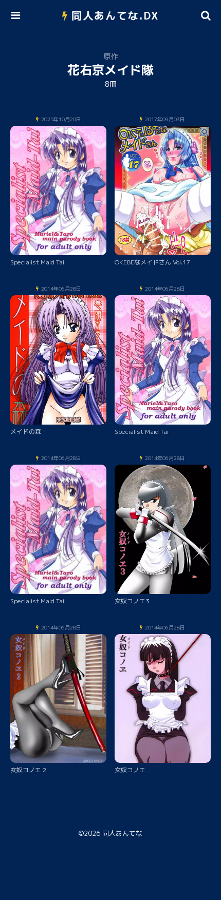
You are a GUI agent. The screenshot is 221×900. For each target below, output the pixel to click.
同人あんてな (122, 833)
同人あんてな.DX (115, 15)
